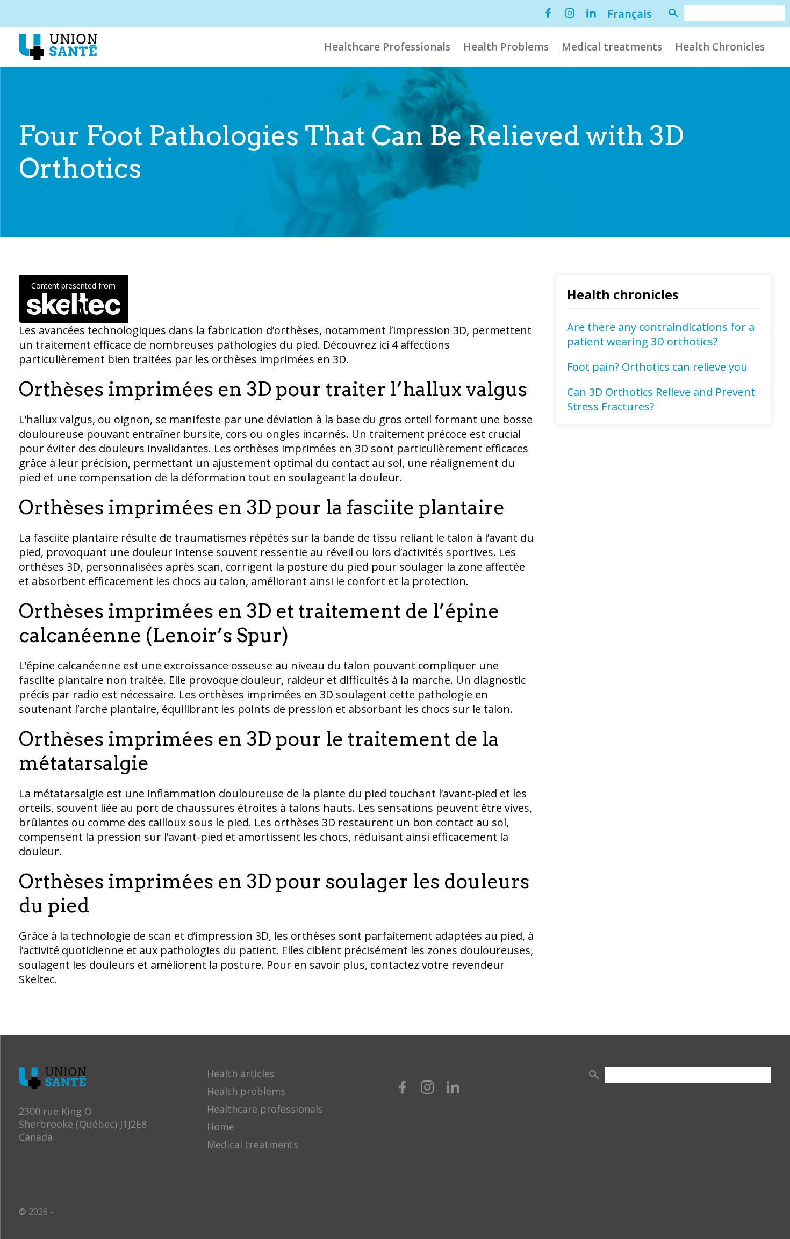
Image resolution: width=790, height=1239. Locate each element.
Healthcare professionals (265, 1109)
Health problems (246, 1091)
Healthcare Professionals (387, 47)
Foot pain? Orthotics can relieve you (657, 366)
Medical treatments (612, 47)
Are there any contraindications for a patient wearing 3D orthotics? (661, 334)
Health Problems (506, 47)
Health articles (241, 1073)
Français (629, 13)
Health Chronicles (720, 47)
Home (220, 1126)
